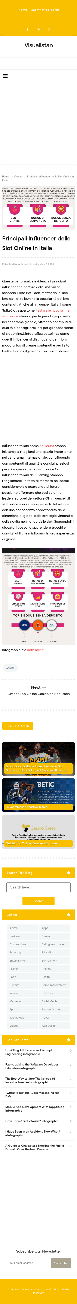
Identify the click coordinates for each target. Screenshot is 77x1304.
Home (22, 10)
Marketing (16, 1001)
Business (15, 936)
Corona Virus (18, 944)
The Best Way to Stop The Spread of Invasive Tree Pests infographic (30, 1080)
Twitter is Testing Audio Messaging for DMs (32, 1094)
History (14, 985)
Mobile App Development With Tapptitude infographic (34, 1108)
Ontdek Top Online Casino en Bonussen (32, 843)
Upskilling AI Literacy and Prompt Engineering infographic (28, 1052)
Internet (14, 993)
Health (45, 977)
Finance (46, 969)
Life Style (47, 993)
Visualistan (48, 1289)
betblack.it (35, 650)
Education (47, 952)
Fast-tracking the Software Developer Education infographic (31, 1066)
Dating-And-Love (52, 944)
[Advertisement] (38, 123)
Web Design (48, 1026)
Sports (14, 1009)
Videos (14, 1026)
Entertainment (18, 960)
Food (13, 977)
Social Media (49, 1001)
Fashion (14, 969)
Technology (17, 1017)
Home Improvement (54, 985)
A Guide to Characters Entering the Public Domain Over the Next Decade (34, 1147)
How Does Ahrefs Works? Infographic (31, 1121)
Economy (15, 952)
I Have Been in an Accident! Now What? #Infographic (32, 1133)
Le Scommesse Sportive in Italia (26, 807)
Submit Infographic (45, 10)
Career (45, 936)
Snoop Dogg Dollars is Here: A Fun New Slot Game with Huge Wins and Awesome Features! (37, 769)
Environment (49, 960)
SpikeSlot (47, 446)
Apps (44, 928)
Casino (10, 668)
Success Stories (51, 1009)
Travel (45, 1017)
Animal (14, 928)
